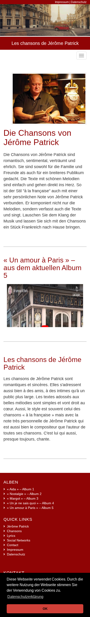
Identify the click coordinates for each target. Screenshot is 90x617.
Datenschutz (79, 2)
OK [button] (45, 608)
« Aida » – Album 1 (20, 489)
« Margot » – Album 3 (22, 498)
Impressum (62, 2)
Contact (12, 545)
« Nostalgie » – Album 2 (24, 494)
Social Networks (18, 540)
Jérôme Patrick (18, 526)
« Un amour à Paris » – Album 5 (30, 508)
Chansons (14, 531)
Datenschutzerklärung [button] (25, 597)
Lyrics (11, 535)
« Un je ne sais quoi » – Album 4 (30, 503)
